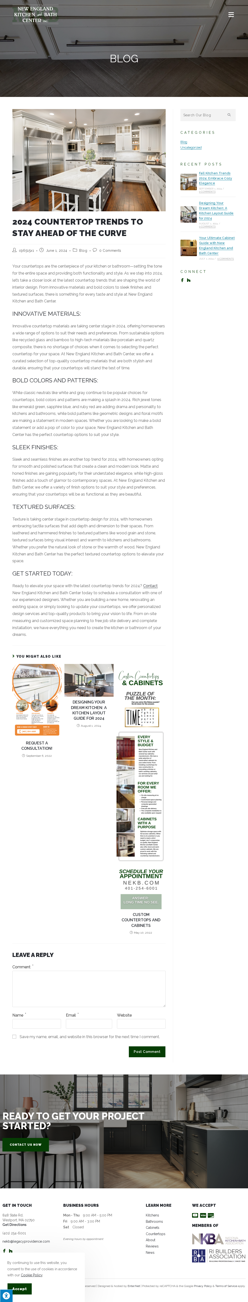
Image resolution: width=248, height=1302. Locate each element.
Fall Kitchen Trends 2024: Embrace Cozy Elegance (215, 178)
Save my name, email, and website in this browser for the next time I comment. (90, 1036)
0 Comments (110, 251)
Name (19, 1015)
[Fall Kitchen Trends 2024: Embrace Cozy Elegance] (188, 182)
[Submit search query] (229, 115)
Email (72, 1015)
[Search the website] (208, 115)
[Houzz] (189, 280)
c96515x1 (26, 251)
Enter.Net (134, 1286)
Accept (19, 1289)
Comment (22, 967)
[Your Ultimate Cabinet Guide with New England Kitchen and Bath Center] (188, 248)
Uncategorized (191, 147)
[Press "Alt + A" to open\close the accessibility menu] (6, 1295)
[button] (25, 1145)
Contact (150, 586)
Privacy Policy (203, 1286)
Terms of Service (226, 1286)
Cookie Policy (31, 1275)
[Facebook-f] (182, 280)
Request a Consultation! (36, 746)
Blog (83, 251)
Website (124, 1015)
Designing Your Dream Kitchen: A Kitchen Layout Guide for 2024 (89, 710)
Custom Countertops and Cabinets (141, 920)
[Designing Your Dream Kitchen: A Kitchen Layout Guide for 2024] (188, 214)
